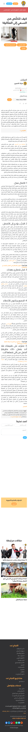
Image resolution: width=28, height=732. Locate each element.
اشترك (14, 504)
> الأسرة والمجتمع (20, 662)
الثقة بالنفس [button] (22, 45)
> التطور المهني (21, 658)
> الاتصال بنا (22, 702)
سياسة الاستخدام (8, 725)
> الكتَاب (23, 672)
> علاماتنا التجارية (20, 700)
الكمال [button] (23, 48)
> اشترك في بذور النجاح (18, 693)
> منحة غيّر (22, 681)
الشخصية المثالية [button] (10, 45)
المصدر (25, 406)
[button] (14, 130)
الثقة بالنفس (16, 90)
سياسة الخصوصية (16, 725)
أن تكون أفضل (12, 260)
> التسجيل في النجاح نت (18, 695)
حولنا (22, 725)
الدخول (15, 3)
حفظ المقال (23, 92)
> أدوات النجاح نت (20, 674)
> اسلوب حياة (21, 655)
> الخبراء (22, 669)
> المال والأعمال (21, 653)
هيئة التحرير (18, 83)
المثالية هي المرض (20, 144)
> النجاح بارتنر (21, 691)
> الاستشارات (21, 667)
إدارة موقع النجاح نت (15, 416)
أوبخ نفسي (9, 323)
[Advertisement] (14, 64)
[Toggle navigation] (4, 3)
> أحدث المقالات (21, 648)
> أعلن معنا (22, 688)
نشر (25, 437)
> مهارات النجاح (21, 651)
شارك (9, 99)
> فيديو (23, 665)
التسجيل (9, 3)
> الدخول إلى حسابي (19, 698)
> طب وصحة (21, 660)
